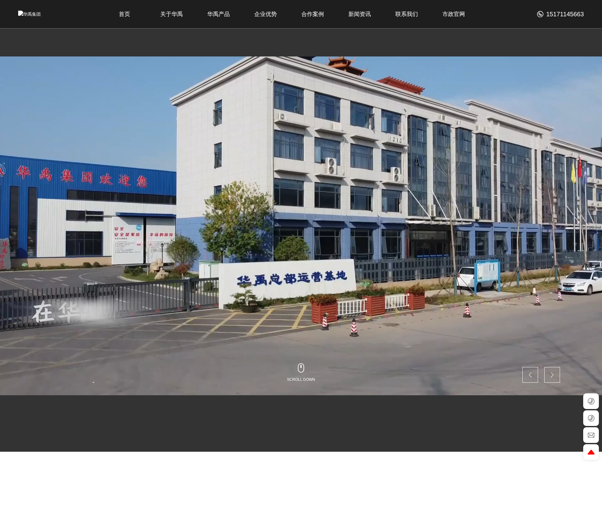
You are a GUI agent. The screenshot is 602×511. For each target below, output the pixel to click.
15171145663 (564, 14)
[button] (598, 244)
